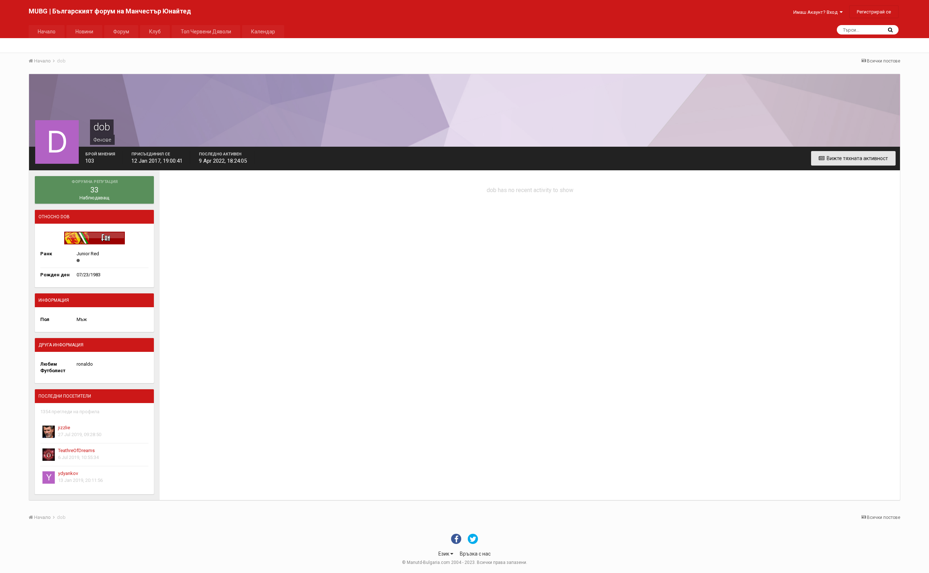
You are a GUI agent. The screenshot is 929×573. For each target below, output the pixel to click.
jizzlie (64, 427)
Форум (121, 31)
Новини (84, 31)
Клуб (155, 31)
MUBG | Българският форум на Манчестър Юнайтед (110, 11)
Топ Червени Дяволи (206, 31)
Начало (47, 31)
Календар (263, 31)
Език (444, 554)
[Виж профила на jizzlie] (48, 432)
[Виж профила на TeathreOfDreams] (48, 454)
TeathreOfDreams (76, 450)
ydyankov (68, 473)
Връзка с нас (475, 554)
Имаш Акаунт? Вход (816, 12)
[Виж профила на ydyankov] (48, 477)
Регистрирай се (874, 12)
